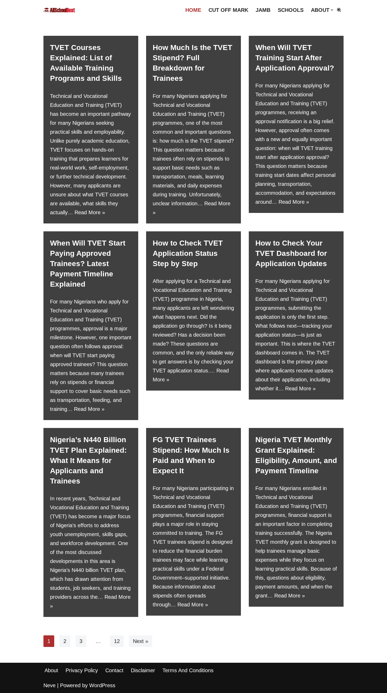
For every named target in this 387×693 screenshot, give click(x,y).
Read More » (90, 212)
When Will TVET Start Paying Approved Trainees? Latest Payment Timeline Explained (87, 263)
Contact (114, 670)
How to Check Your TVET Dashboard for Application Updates (291, 253)
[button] (332, 10)
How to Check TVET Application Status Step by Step (188, 253)
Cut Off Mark (228, 10)
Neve (49, 685)
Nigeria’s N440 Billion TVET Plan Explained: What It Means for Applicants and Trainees (88, 460)
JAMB (263, 10)
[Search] (339, 10)
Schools (291, 10)
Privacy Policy (82, 670)
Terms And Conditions (188, 670)
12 (117, 641)
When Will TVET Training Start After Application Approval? (294, 57)
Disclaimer (143, 670)
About (51, 670)
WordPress (102, 685)
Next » (140, 641)
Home (193, 10)
